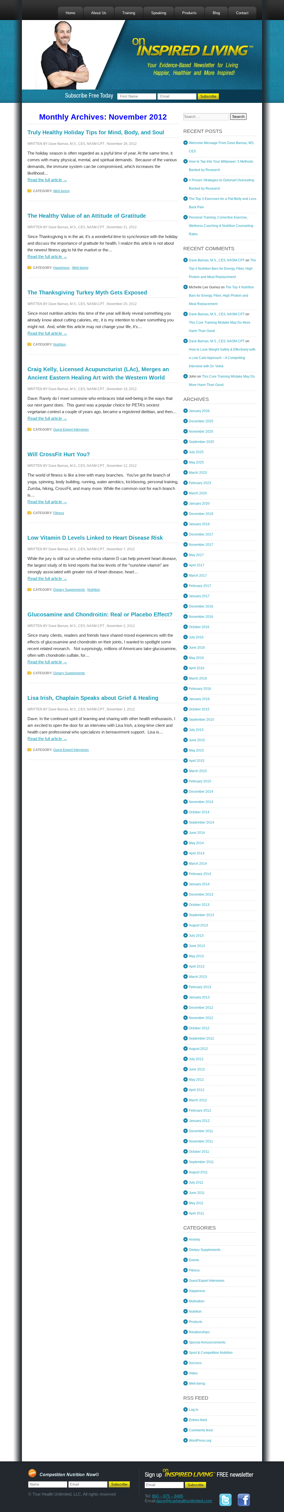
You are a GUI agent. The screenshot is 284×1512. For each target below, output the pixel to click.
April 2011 (196, 1213)
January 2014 (199, 884)
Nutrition (59, 344)
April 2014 (196, 853)
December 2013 (201, 894)
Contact (242, 13)
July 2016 (196, 637)
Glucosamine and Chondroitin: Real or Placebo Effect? (100, 614)
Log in (193, 1410)
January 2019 (199, 524)
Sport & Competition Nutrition (211, 1353)
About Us (98, 13)
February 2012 (200, 1110)
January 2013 (199, 997)
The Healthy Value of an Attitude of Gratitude (86, 216)
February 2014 (200, 874)
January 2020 (199, 503)
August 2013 (198, 925)
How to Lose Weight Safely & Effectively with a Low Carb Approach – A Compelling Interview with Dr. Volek (222, 358)
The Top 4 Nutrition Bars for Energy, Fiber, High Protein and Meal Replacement (222, 268)
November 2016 (201, 617)
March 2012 (198, 1100)
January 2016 (199, 699)
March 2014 (198, 864)
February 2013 (200, 987)
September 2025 (201, 442)
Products (189, 13)
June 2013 (197, 946)
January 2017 (199, 596)
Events (194, 1260)
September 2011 (201, 1162)
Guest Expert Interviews (71, 430)
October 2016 (199, 627)
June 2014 (197, 833)
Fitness (58, 513)
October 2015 (199, 709)
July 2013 (196, 936)
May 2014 (196, 843)
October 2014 (199, 812)
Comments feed (201, 1430)
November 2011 (201, 1141)
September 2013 (201, 915)
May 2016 (196, 658)
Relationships (199, 1332)
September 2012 (201, 1038)
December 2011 (201, 1131)
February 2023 (200, 483)
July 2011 (196, 1182)
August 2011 (198, 1172)
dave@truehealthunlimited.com (184, 1500)
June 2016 (197, 648)
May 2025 (196, 462)
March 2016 (198, 678)
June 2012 (197, 1069)
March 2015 (198, 771)
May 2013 (196, 956)
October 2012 (199, 1028)
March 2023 (198, 473)
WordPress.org (200, 1440)
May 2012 (196, 1080)
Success (195, 1363)
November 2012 (201, 1018)
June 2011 (197, 1193)
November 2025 (201, 431)
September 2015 (201, 720)
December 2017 (201, 534)
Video (193, 1373)
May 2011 (196, 1203)
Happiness (61, 268)
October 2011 (199, 1152)
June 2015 (197, 740)
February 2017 (200, 586)
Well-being (61, 191)
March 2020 (198, 493)
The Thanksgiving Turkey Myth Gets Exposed (87, 292)
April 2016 (196, 668)
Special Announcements (207, 1342)
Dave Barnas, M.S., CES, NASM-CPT (76, 144)
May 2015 (196, 750)
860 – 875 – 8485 (167, 1496)
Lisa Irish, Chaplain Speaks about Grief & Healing (92, 698)
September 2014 (201, 822)
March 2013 (198, 977)
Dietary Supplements (69, 590)
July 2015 (196, 730)
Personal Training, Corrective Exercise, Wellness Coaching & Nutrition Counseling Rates (221, 225)
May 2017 (196, 555)
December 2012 (201, 1008)
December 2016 (201, 606)
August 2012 (198, 1049)
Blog (216, 13)
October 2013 (199, 905)
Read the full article (47, 179)
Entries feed (198, 1420)
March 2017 (198, 575)
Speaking (158, 13)
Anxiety (194, 1239)
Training (128, 13)
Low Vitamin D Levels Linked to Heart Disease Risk (95, 538)
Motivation (196, 1301)
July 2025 (196, 452)
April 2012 (196, 1090)
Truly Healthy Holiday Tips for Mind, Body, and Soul (95, 132)
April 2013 (196, 966)
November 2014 (201, 802)
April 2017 (196, 565)
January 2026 (199, 411)
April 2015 (196, 761)
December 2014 (201, 792)
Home (70, 13)
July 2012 (196, 1059)
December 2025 (201, 421)
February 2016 (200, 689)
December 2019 (201, 514)
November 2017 (201, 545)
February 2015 (200, 781)
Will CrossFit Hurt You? (58, 454)
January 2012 (199, 1121)
